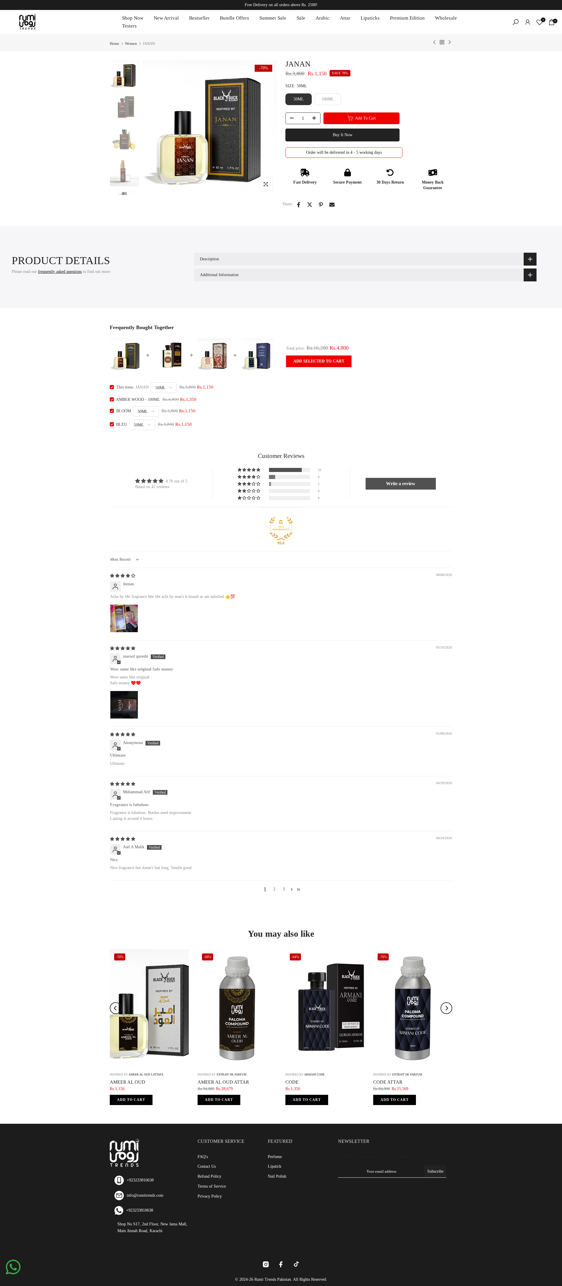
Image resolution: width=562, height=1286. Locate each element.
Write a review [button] (400, 483)
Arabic (323, 18)
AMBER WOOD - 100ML (138, 399)
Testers (129, 26)
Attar (345, 18)
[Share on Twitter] (309, 204)
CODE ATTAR (387, 1082)
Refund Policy (209, 1176)
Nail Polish (277, 1176)
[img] (122, 576)
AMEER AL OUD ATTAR (223, 1082)
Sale (301, 18)
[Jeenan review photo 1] (124, 618)
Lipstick (274, 1166)
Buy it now (342, 135)
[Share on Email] (332, 204)
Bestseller (199, 18)
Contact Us (207, 1166)
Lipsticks (370, 18)
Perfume (275, 1157)
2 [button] (274, 889)
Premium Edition (407, 18)
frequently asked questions (60, 271)
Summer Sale (272, 18)
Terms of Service (212, 1186)
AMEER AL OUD (127, 1082)
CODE (292, 1082)
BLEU (121, 424)
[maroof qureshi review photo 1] (124, 705)
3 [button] (284, 889)
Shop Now (132, 18)
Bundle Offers (234, 18)
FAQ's (203, 1157)
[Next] (446, 1008)
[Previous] (115, 1008)
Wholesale (446, 18)
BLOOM (123, 411)
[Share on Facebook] (298, 204)
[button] (249, 470)
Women (131, 43)
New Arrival (166, 18)
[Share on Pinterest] (320, 204)
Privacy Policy (210, 1196)
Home (114, 43)
